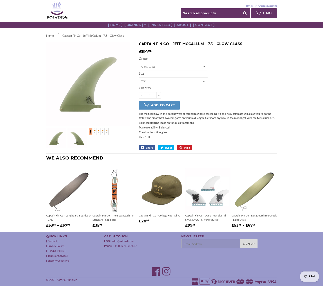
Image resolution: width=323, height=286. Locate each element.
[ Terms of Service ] (57, 256)
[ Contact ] (203, 25)
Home (50, 36)
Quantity (145, 88)
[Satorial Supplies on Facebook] (156, 274)
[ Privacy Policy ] (55, 246)
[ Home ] (115, 25)
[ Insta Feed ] (160, 25)
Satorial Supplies (67, 280)
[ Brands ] (134, 25)
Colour (143, 58)
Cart (267, 13)
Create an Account (267, 6)
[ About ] (182, 25)
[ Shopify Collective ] (58, 260)
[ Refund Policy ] (55, 250)
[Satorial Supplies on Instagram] (166, 274)
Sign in (249, 6)
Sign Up (249, 244)
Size (141, 73)
